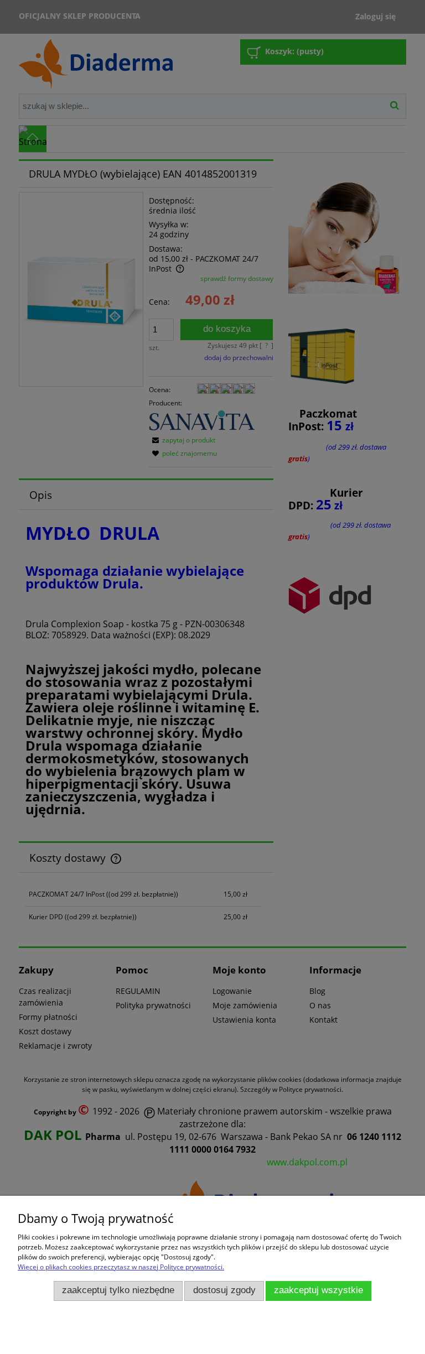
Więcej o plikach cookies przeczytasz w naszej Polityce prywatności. (121, 1267)
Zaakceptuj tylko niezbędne (118, 1290)
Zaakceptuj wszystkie (318, 1290)
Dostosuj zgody (224, 1290)
